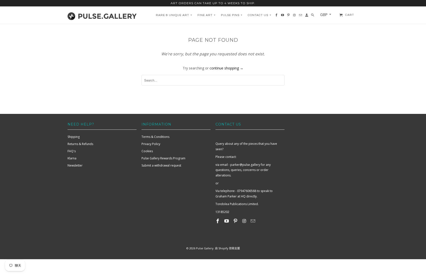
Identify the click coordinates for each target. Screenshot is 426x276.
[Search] (313, 16)
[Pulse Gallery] (102, 15)
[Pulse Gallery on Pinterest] (236, 221)
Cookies (147, 151)
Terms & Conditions (155, 137)
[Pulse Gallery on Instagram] (244, 221)
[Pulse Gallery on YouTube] (227, 221)
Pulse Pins (231, 15)
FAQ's (72, 151)
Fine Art (206, 15)
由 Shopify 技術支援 (227, 248)
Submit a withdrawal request (161, 165)
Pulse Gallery (204, 248)
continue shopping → (226, 68)
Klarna (72, 158)
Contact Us (259, 15)
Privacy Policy (151, 144)
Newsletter (75, 165)
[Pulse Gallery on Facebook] (218, 221)
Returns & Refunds (80, 144)
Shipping (74, 137)
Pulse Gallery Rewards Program (163, 158)
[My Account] (307, 16)
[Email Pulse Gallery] (253, 221)
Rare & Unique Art (174, 15)
